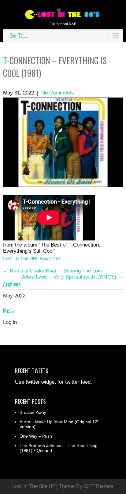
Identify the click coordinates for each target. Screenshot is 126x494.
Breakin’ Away (33, 412)
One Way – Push (36, 436)
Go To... (18, 35)
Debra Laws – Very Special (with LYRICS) (71, 277)
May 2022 (14, 296)
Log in (10, 322)
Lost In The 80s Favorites (32, 258)
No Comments (57, 93)
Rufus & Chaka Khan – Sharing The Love (53, 271)
